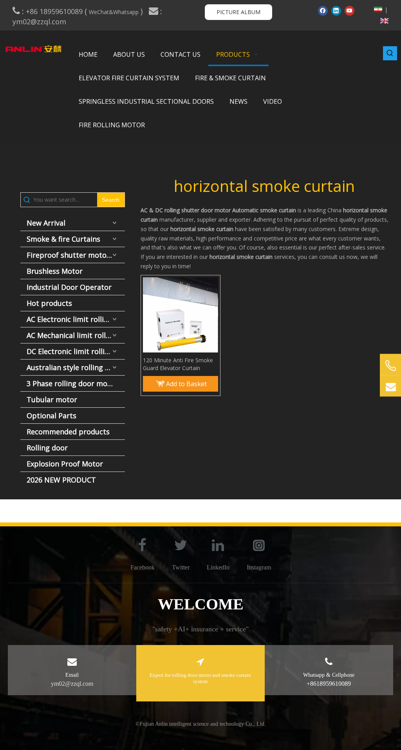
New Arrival (46, 223)
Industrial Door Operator (69, 287)
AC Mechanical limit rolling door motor (76, 335)
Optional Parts (51, 415)
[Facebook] (323, 10)
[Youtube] (349, 10)
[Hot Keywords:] (390, 53)
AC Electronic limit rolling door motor (76, 319)
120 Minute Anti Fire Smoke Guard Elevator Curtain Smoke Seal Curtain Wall (178, 364)
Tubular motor (52, 399)
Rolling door (47, 447)
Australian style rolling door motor (76, 367)
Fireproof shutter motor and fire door (76, 255)
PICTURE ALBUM (238, 12)
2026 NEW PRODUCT (61, 479)
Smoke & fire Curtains (63, 239)
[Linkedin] (336, 10)
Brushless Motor (55, 271)
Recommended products (68, 431)
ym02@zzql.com (40, 21)
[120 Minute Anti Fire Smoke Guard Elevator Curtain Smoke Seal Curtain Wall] (180, 314)
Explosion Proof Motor (65, 463)
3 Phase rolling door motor (72, 383)
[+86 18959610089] (390, 365)
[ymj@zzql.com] (390, 386)
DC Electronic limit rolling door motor (76, 351)
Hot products (49, 303)
